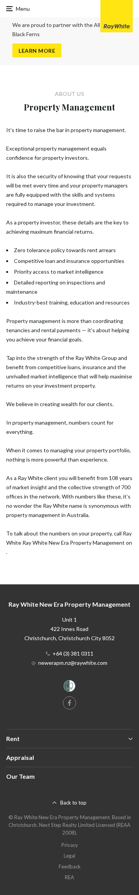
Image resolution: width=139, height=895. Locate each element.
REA (69, 877)
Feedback (70, 866)
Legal (69, 856)
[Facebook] (69, 702)
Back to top (73, 803)
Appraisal (20, 757)
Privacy (69, 845)
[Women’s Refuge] (69, 687)
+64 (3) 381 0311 (73, 653)
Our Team (20, 776)
